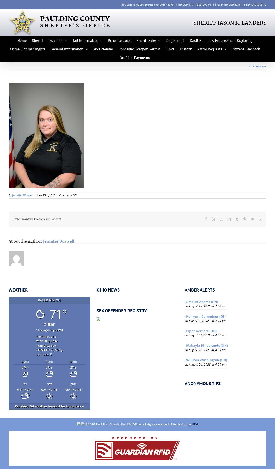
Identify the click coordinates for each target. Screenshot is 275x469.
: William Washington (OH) (206, 360)
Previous (259, 66)
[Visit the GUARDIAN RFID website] (137, 448)
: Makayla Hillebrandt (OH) (206, 345)
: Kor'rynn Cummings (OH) (205, 316)
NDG (195, 424)
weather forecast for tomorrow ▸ (49, 406)
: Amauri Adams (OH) (201, 302)
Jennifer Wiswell (22, 195)
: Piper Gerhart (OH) (201, 331)
